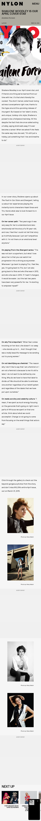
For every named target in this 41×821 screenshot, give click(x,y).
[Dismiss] (37, 801)
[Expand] (30, 801)
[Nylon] (12, 3)
